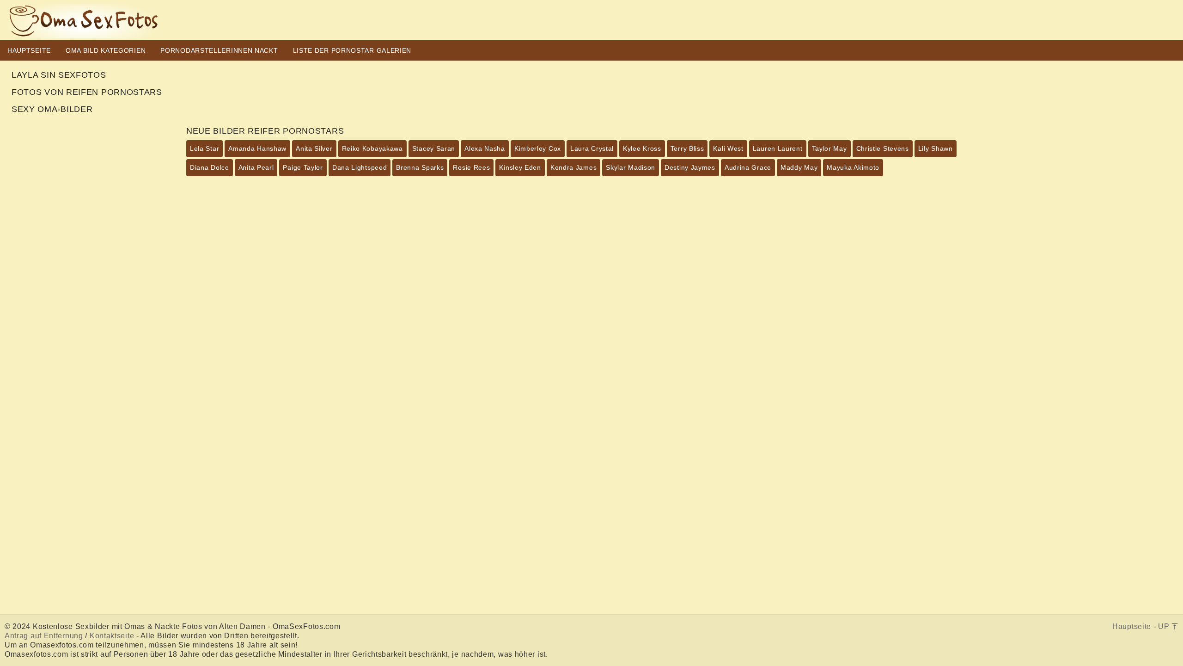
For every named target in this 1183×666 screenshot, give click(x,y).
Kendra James (573, 167)
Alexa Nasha (484, 148)
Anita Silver (314, 148)
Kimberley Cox (537, 148)
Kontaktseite (112, 636)
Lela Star (204, 148)
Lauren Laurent (778, 148)
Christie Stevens (882, 148)
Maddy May (799, 167)
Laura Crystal (592, 148)
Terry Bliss (687, 148)
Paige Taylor (303, 167)
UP (1164, 626)
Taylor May (829, 148)
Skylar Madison (630, 167)
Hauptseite (1131, 626)
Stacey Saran (433, 148)
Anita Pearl (256, 167)
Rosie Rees (471, 167)
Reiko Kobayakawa (372, 148)
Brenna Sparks (420, 167)
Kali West (728, 148)
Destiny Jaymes (690, 167)
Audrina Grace (748, 167)
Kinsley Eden (520, 167)
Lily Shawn (935, 148)
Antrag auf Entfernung (44, 636)
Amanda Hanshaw (257, 148)
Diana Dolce (209, 167)
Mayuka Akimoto (853, 167)
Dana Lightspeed (359, 167)
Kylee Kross (642, 148)
